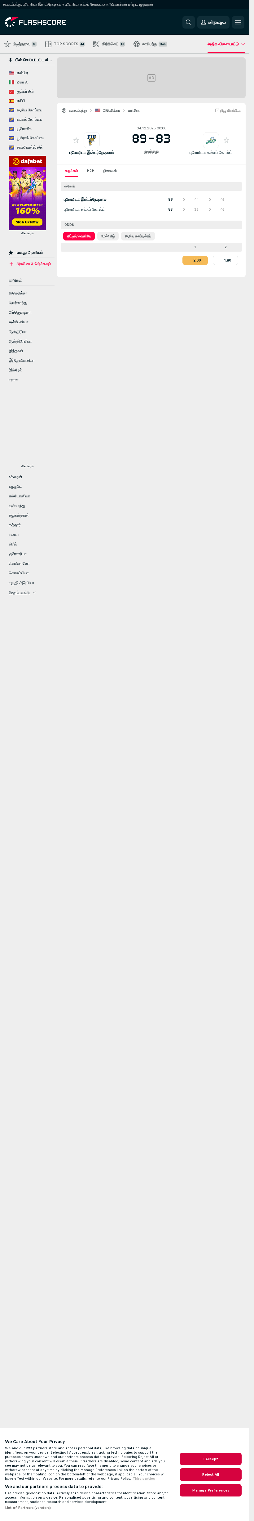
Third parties (144, 1478)
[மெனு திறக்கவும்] (238, 22)
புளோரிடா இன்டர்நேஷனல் (91, 152)
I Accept (210, 1459)
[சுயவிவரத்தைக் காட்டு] (92, 140)
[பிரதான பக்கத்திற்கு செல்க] (47, 22)
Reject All (210, 1474)
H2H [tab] (90, 170)
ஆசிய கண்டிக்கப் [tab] (138, 236)
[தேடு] (188, 22)
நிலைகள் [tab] (110, 170)
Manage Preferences (210, 1490)
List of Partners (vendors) (28, 1507)
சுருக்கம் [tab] (71, 170)
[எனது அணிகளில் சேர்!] (76, 140)
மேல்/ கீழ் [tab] (108, 236)
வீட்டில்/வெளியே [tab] (79, 236)
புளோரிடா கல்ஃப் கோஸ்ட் (211, 152)
